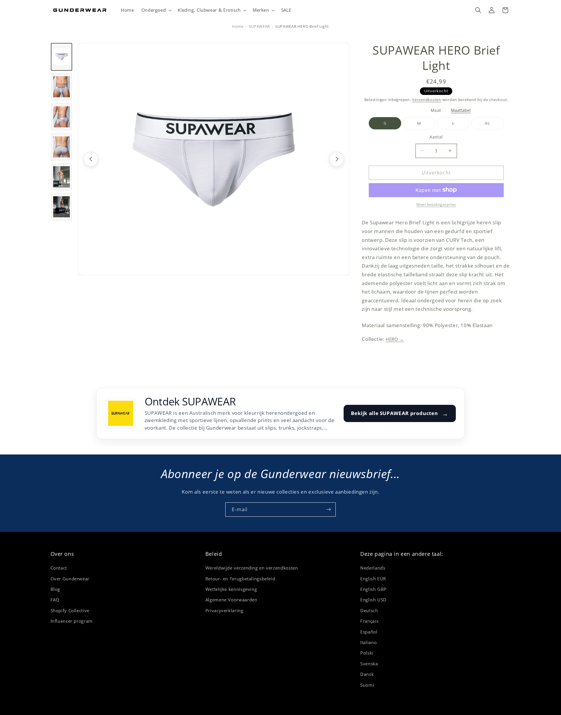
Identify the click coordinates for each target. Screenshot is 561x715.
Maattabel (461, 110)
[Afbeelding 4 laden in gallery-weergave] (61, 146)
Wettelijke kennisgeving (231, 589)
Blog (55, 589)
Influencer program (72, 621)
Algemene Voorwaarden (231, 600)
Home (238, 26)
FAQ (55, 600)
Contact (59, 568)
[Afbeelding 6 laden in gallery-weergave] (61, 206)
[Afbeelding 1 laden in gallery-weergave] (61, 56)
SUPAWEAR (259, 26)
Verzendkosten (426, 99)
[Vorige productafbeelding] (91, 159)
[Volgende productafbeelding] (336, 159)
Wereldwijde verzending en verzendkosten (251, 568)
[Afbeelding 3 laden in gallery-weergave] (61, 116)
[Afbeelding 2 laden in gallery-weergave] (61, 86)
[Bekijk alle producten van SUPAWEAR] (120, 413)
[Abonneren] (328, 509)
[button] (156, 10)
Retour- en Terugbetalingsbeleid (240, 579)
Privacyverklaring (224, 610)
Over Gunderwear (70, 579)
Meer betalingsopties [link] (436, 204)
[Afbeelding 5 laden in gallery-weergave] (61, 176)
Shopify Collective (70, 610)
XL (494, 124)
